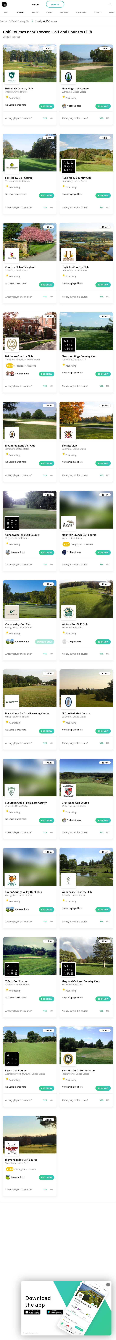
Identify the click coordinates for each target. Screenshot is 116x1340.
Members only (44, 642)
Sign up (55, 4)
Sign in (35, 4)
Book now (46, 106)
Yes (45, 118)
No (51, 118)
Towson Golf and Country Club (15, 21)
